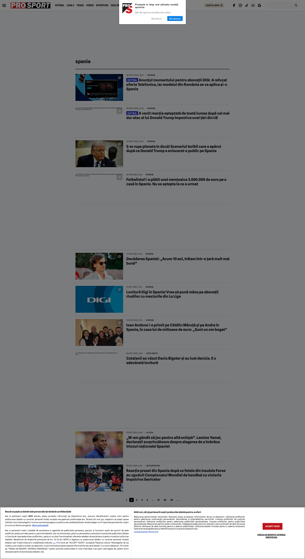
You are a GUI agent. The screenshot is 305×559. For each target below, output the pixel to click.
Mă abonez (175, 18)
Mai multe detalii (40, 525)
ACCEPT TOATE (272, 526)
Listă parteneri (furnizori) (146, 532)
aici (54, 543)
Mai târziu (156, 18)
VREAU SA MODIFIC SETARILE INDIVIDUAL (271, 536)
